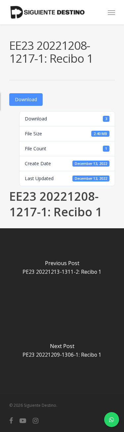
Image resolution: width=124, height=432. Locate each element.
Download (26, 99)
